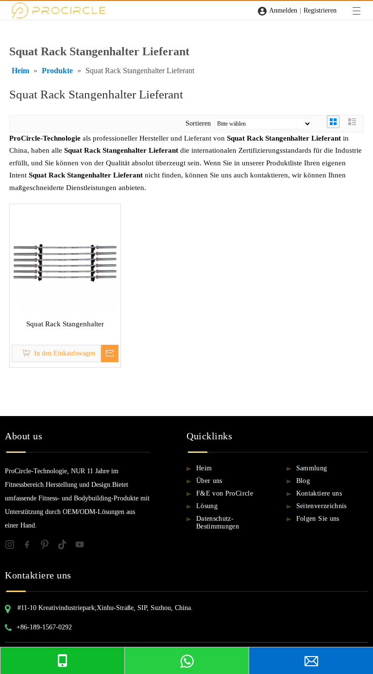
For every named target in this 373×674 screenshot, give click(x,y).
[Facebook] (31, 547)
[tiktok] (66, 547)
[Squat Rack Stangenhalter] (65, 258)
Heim (204, 468)
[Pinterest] (48, 547)
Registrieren (320, 10)
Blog (303, 480)
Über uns (209, 480)
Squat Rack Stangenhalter (65, 324)
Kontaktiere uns (319, 493)
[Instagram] (13, 547)
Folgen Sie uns (317, 518)
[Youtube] (82, 547)
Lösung (207, 506)
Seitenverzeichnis (321, 506)
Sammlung (311, 468)
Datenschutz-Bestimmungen (217, 522)
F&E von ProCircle (224, 493)
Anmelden (283, 10)
